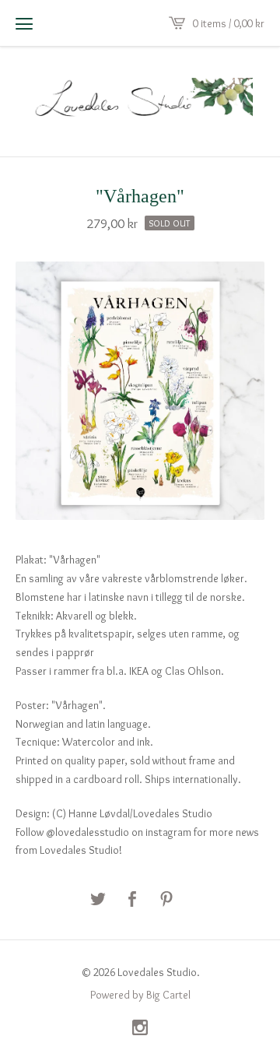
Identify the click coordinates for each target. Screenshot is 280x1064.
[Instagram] (140, 1029)
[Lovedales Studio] (140, 99)
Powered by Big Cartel (140, 994)
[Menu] (24, 23)
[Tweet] (98, 900)
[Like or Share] (132, 900)
